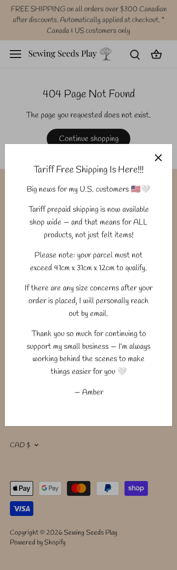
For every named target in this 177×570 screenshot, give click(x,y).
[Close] (158, 158)
